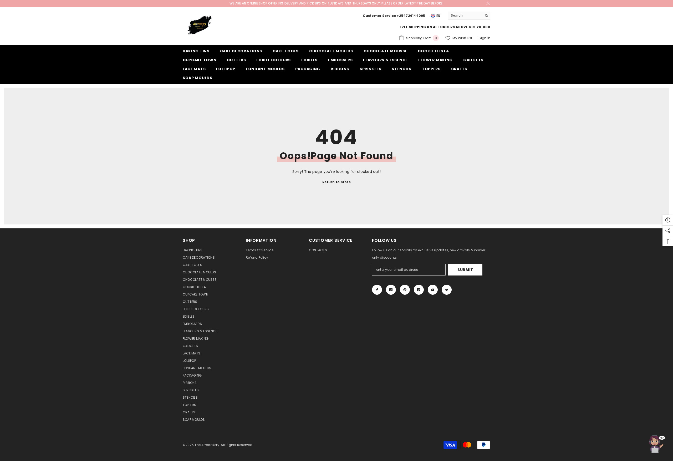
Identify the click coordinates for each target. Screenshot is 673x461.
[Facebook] (377, 290)
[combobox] (465, 15)
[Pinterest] (405, 290)
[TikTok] (419, 290)
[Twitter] (447, 290)
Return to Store (336, 182)
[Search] (469, 16)
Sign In (484, 38)
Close (488, 3)
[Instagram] (391, 290)
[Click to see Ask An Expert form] (656, 444)
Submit (465, 269)
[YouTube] (433, 290)
